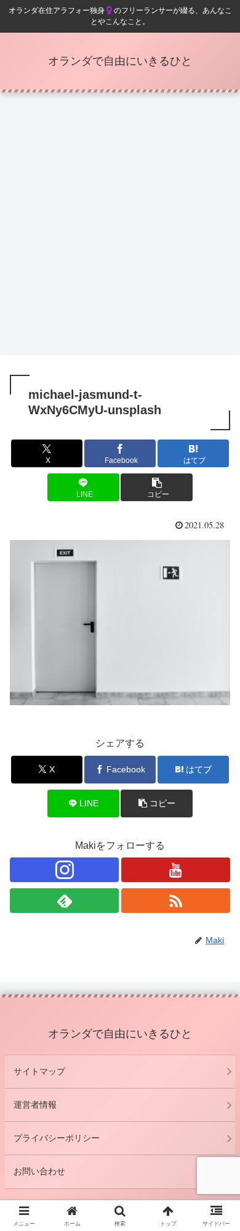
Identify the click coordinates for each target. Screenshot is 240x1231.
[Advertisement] (120, 227)
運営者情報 (35, 1105)
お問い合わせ (39, 1171)
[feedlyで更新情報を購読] (64, 900)
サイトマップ (39, 1071)
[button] (156, 487)
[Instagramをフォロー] (64, 869)
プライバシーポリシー (57, 1138)
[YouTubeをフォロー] (175, 869)
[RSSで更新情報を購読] (175, 900)
